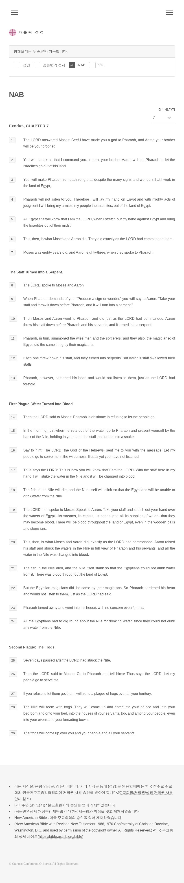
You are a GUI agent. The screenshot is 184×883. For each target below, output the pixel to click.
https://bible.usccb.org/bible (60, 836)
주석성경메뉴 (14, 12)
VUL (101, 65)
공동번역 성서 (54, 65)
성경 (26, 65)
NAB (81, 65)
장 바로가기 (166, 109)
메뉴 (169, 12)
